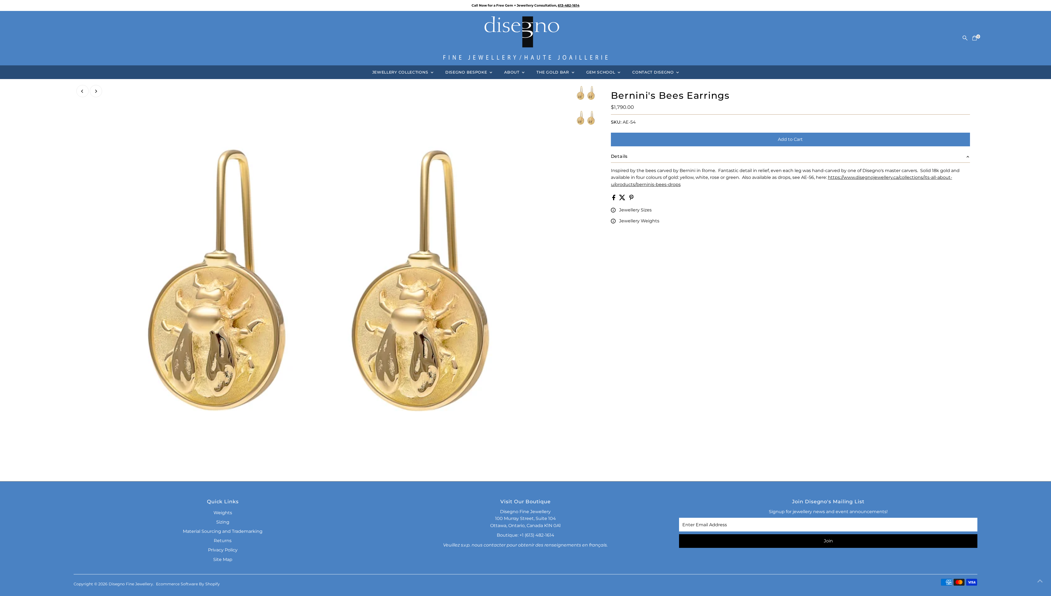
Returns (223, 540)
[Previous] (82, 91)
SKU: (616, 122)
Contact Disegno (653, 72)
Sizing (222, 522)
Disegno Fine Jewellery (131, 584)
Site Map (222, 559)
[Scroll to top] (1040, 580)
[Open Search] (965, 38)
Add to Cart (790, 139)
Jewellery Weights (639, 220)
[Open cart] (974, 38)
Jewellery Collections (400, 72)
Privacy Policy (223, 550)
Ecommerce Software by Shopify (188, 584)
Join (828, 540)
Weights (222, 512)
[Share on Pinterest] (631, 198)
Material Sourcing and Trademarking (222, 531)
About (512, 72)
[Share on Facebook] (614, 198)
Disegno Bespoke (466, 72)
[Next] (96, 91)
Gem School (601, 72)
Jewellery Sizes (635, 210)
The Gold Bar (553, 72)
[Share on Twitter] (622, 198)
